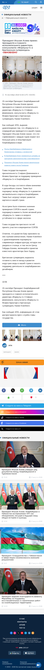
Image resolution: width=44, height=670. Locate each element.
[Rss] (32, 633)
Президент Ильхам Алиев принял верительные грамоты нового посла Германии (21, 164)
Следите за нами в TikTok (15, 417)
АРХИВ (22, 625)
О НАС (22, 619)
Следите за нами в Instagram (16, 412)
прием (16, 352)
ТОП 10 (22, 628)
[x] (18, 633)
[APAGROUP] (22, 647)
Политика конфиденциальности (28, 662)
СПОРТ (34, 8)
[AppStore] (29, 653)
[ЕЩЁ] (40, 8)
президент (7, 352)
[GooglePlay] (14, 653)
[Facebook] (11, 633)
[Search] (36, 2)
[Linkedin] (29, 633)
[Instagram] (14, 633)
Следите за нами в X (13, 429)
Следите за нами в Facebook (16, 423)
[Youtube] (22, 633)
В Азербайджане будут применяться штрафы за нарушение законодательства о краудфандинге (22, 157)
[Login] (41, 2)
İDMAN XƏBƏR (22, 362)
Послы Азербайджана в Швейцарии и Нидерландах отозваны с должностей (18, 150)
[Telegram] (25, 633)
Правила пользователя (7, 662)
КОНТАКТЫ (22, 622)
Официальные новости (16, 18)
